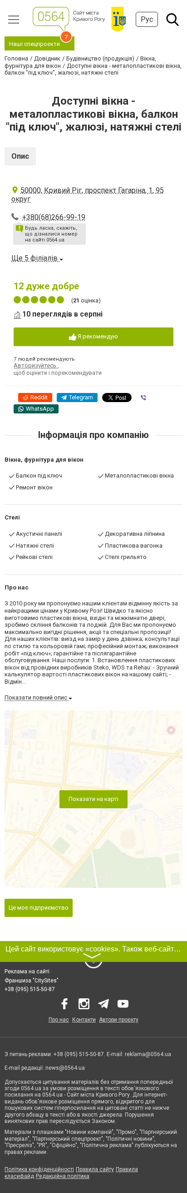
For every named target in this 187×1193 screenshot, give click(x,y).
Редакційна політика (62, 1176)
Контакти (84, 1020)
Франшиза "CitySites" (32, 980)
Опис (20, 156)
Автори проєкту (118, 1020)
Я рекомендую (97, 336)
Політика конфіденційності (39, 1169)
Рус (147, 19)
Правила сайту (95, 1169)
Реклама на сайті (27, 971)
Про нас (59, 1020)
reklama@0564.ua (148, 1054)
